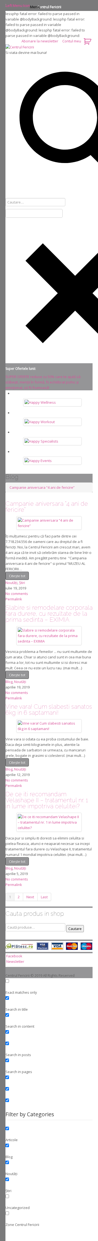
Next (30, 896)
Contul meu (71, 41)
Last (44, 896)
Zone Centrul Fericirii (49, 1217)
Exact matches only (49, 985)
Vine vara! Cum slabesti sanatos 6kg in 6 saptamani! (48, 709)
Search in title (49, 1002)
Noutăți (11, 582)
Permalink (13, 599)
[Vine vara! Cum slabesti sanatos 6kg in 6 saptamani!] (49, 725)
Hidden (49, 1082)
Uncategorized (49, 1201)
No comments (16, 593)
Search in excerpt (49, 1036)
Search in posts (49, 1048)
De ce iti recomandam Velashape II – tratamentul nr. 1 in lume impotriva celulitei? (46, 800)
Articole (49, 1133)
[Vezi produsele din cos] (88, 41)
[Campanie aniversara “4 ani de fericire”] (49, 522)
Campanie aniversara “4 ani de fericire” (42, 487)
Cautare (75, 928)
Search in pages (49, 1065)
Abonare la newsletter (40, 41)
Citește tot (17, 575)
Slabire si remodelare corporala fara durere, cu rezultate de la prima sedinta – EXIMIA (49, 613)
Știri (22, 582)
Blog (9, 681)
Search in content (49, 1019)
